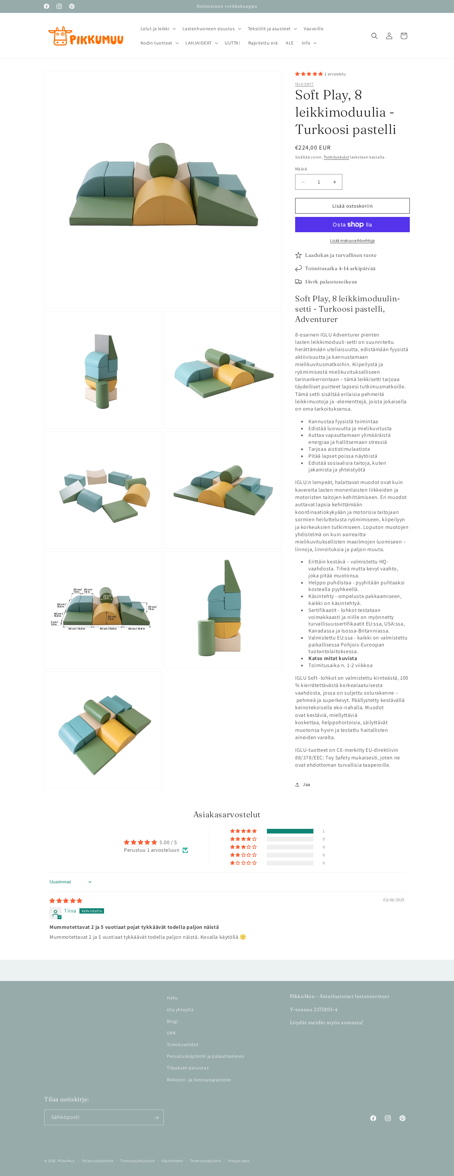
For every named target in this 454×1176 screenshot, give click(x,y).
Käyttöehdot (172, 1160)
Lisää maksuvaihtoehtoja (352, 240)
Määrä (301, 169)
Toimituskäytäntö (205, 1160)
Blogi (172, 1021)
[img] (66, 900)
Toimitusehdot (182, 1044)
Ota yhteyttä (180, 1009)
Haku (172, 998)
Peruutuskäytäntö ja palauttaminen (205, 1056)
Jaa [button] (306, 784)
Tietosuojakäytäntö (137, 1160)
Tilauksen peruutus (188, 1068)
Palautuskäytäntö (98, 1160)
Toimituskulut (336, 157)
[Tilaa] (156, 1118)
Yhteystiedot (239, 1160)
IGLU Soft (304, 84)
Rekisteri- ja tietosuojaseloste (199, 1079)
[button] (157, 29)
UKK (171, 1032)
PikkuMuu (66, 1160)
